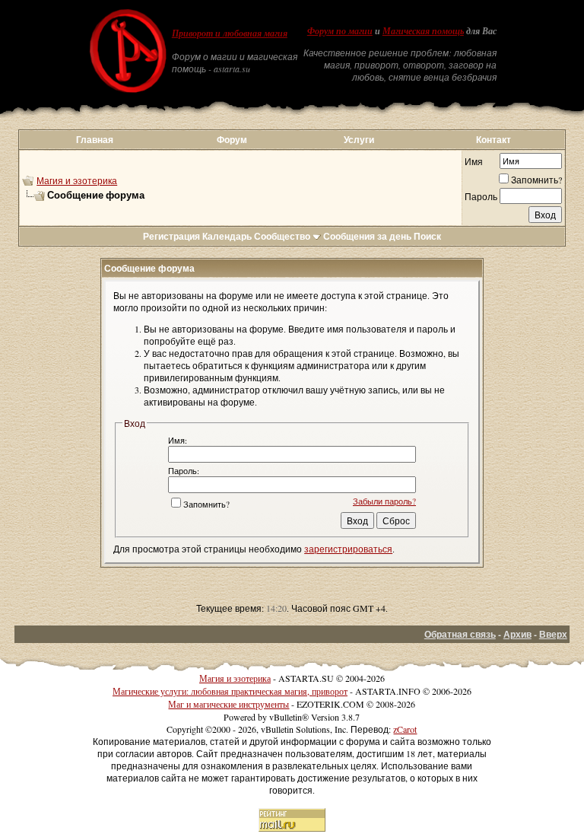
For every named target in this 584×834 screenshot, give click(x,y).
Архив (517, 634)
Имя (474, 161)
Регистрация (171, 236)
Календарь (227, 236)
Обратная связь (460, 634)
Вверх (553, 634)
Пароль (481, 196)
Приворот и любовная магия (229, 33)
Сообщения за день (367, 236)
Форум (232, 139)
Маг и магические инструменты (228, 704)
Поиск (427, 236)
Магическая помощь (423, 31)
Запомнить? (536, 179)
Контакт (493, 139)
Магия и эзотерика (76, 180)
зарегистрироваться (348, 549)
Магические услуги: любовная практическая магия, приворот (230, 691)
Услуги (359, 139)
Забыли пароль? (384, 501)
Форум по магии (340, 31)
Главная (94, 139)
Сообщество (282, 236)
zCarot (405, 729)
